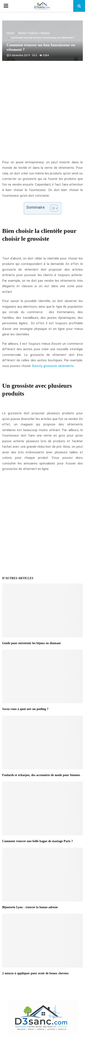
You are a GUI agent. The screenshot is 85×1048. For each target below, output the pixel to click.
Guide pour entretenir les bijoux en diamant (31, 643)
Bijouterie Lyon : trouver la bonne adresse (30, 907)
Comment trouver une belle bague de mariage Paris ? (37, 841)
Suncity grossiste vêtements (53, 366)
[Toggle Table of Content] (52, 208)
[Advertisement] (42, 112)
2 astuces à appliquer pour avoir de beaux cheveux (35, 973)
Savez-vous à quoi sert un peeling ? (25, 709)
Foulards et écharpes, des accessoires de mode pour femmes (41, 775)
